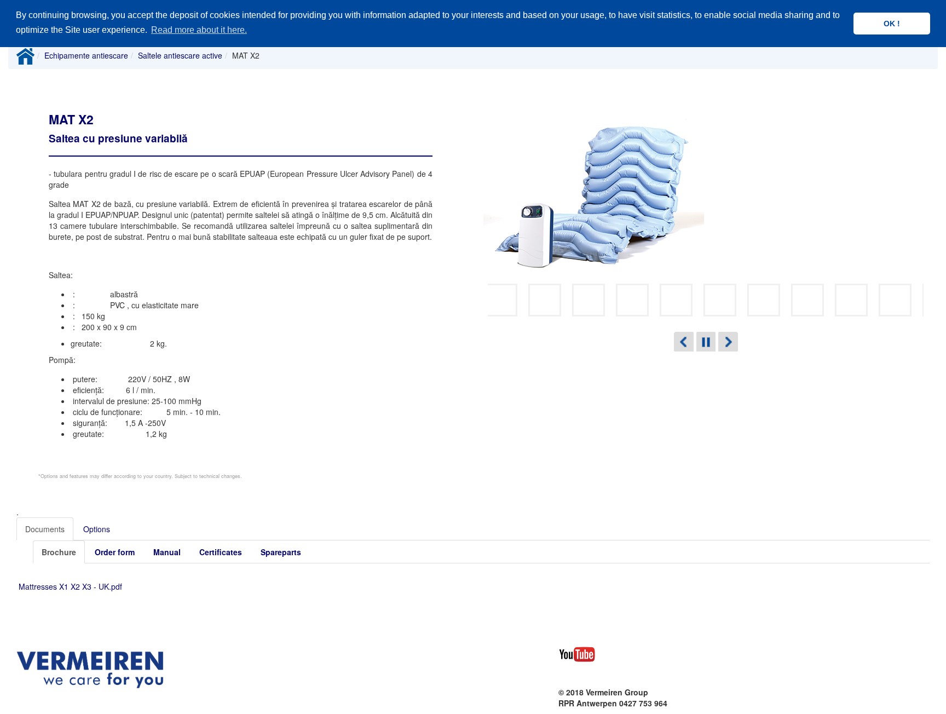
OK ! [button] (892, 23)
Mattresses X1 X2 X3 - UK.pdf (70, 586)
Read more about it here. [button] (199, 29)
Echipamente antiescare (86, 55)
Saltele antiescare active (180, 55)
